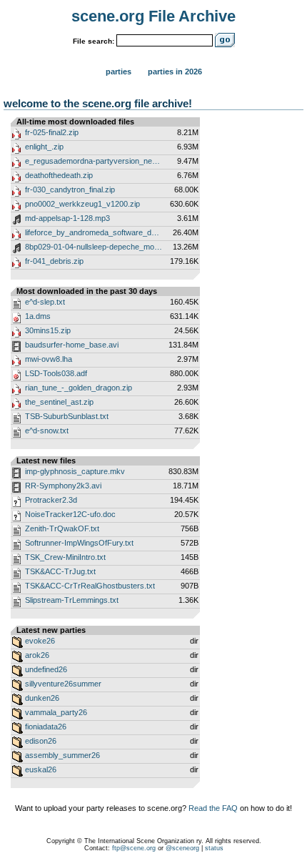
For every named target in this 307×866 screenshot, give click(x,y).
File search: (93, 41)
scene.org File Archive (153, 16)
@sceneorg (182, 848)
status (214, 848)
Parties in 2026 (175, 71)
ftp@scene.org (134, 848)
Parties (118, 71)
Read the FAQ (213, 808)
